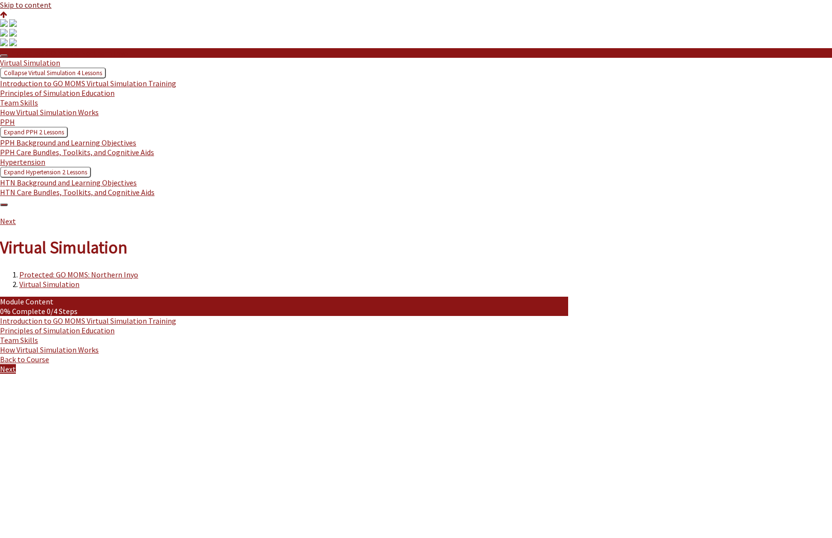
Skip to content (26, 5)
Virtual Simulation (49, 284)
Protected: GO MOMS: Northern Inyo (68, 53)
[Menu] (4, 204)
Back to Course (24, 359)
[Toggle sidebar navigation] (4, 55)
